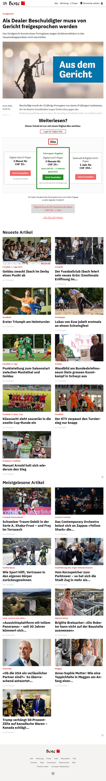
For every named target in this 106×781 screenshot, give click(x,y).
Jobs (56, 758)
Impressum (51, 762)
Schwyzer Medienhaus (60, 766)
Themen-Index (42, 766)
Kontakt (34, 762)
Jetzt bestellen (20, 173)
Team (42, 762)
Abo (56, 3)
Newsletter (65, 758)
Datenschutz (64, 762)
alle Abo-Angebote (53, 217)
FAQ (74, 758)
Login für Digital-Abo (53, 131)
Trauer (48, 758)
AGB (73, 762)
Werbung (64, 3)
